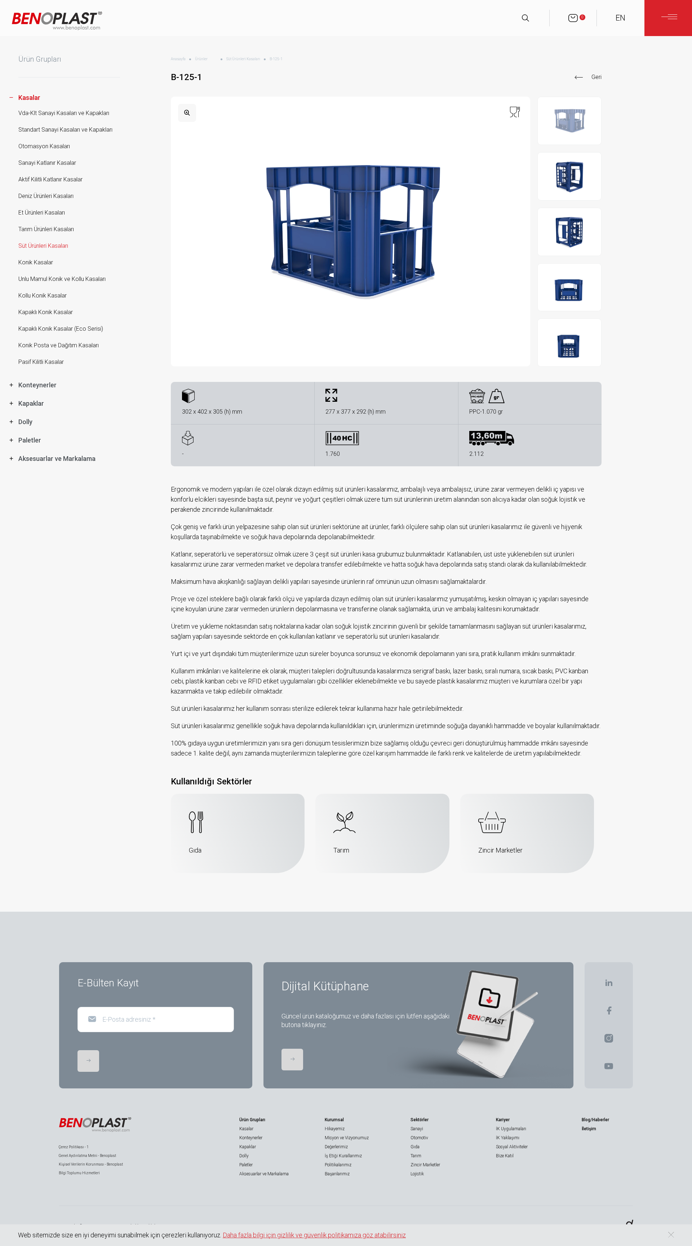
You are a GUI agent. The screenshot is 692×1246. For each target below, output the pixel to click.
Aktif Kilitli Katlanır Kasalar (50, 179)
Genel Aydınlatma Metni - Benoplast (87, 1156)
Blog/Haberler (595, 1119)
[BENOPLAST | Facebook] (609, 1012)
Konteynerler (250, 1137)
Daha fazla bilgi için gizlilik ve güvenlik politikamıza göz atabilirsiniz (314, 1235)
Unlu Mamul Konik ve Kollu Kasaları (62, 279)
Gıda (415, 1146)
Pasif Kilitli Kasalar (41, 361)
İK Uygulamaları (511, 1128)
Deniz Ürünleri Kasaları (46, 196)
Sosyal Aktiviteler (512, 1146)
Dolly (244, 1155)
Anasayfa (178, 59)
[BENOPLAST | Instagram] (608, 1040)
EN (620, 17)
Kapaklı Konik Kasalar (45, 312)
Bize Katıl (505, 1155)
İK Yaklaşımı (507, 1137)
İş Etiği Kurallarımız (343, 1155)
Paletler (246, 1164)
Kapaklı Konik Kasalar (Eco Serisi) (60, 328)
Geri (596, 77)
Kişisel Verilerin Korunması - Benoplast (91, 1164)
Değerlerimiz (336, 1146)
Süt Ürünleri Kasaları (43, 245)
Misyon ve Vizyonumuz (347, 1137)
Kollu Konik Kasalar (42, 295)
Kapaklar (247, 1146)
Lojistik (417, 1173)
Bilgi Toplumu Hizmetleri (79, 1173)
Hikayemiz (335, 1128)
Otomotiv (419, 1137)
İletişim (589, 1128)
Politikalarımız (338, 1164)
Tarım (416, 1155)
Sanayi (417, 1128)
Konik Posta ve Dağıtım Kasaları (58, 345)
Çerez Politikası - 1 (74, 1147)
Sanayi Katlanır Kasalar (47, 162)
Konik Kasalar (35, 262)
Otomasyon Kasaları (44, 146)
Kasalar (246, 1128)
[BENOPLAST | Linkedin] (608, 985)
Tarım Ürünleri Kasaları (46, 229)
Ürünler (201, 59)
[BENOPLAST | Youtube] (608, 1068)
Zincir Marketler (425, 1164)
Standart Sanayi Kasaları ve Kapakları (65, 129)
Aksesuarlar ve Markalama (264, 1173)
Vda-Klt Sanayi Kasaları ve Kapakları (63, 113)
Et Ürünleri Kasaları (41, 212)
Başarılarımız (337, 1173)
